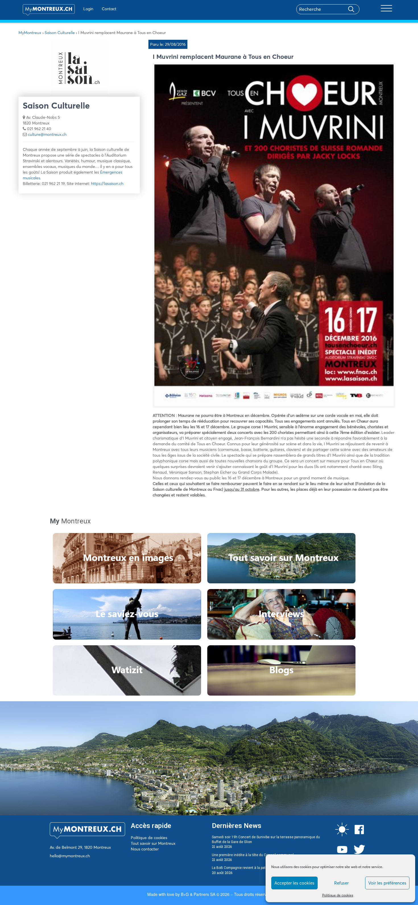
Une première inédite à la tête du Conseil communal (253, 855)
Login (88, 8)
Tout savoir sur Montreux (153, 843)
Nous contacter (145, 849)
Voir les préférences (387, 883)
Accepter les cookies (294, 883)
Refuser (341, 883)
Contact (109, 8)
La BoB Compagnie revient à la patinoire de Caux (250, 868)
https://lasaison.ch (107, 183)
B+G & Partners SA (198, 894)
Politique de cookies (337, 895)
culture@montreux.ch (47, 134)
